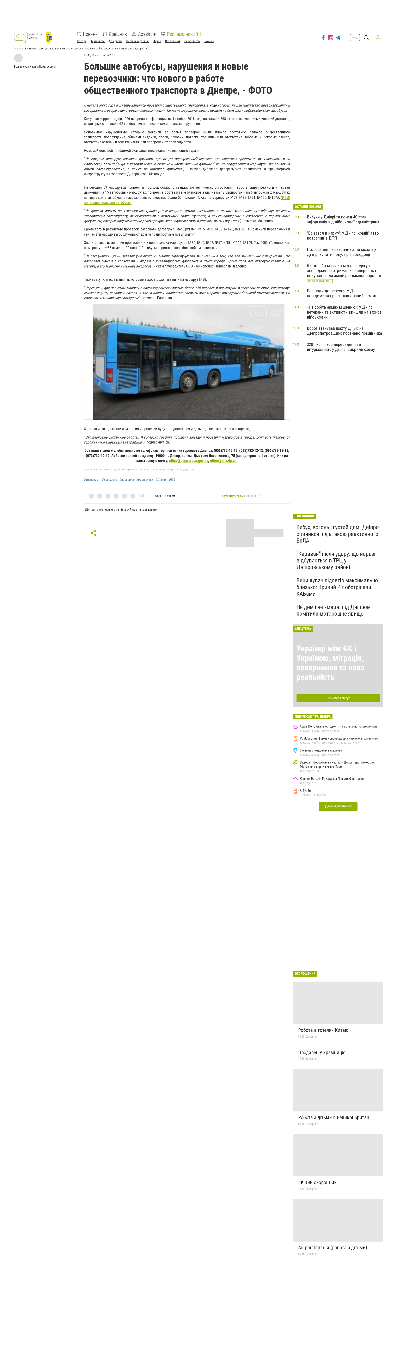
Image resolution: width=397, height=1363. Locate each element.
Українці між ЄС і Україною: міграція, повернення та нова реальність (330, 663)
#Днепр (160, 480)
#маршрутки (144, 480)
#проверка (127, 480)
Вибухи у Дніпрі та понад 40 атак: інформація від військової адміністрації (343, 219)
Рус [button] (355, 38)
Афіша (157, 41)
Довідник (118, 34)
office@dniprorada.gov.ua (188, 460)
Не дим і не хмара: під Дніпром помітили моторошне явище (334, 610)
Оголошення (172, 41)
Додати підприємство (338, 806)
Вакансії (209, 41)
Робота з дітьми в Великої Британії (335, 1117)
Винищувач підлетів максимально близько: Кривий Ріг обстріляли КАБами (337, 587)
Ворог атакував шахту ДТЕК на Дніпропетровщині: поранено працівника (344, 331)
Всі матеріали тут (338, 698)
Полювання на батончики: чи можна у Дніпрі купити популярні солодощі (341, 252)
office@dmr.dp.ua (223, 460)
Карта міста (98, 41)
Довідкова (115, 41)
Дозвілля (147, 34)
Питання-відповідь (137, 41)
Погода (81, 41)
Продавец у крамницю (322, 1052)
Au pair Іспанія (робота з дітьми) (332, 1247)
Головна (18, 48)
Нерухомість (192, 41)
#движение (109, 480)
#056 (171, 480)
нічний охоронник (317, 1182)
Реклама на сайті (184, 34)
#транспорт (91, 480)
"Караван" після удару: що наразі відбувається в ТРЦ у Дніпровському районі (336, 560)
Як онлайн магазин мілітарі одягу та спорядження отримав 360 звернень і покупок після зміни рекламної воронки (344, 270)
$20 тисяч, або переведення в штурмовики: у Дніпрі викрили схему (341, 347)
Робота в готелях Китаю (323, 1030)
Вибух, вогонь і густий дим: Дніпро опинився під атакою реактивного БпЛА (338, 534)
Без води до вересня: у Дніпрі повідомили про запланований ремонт (342, 293)
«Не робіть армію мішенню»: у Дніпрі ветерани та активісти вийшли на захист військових (344, 312)
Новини (90, 34)
